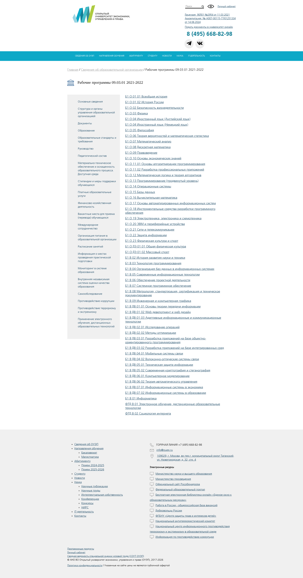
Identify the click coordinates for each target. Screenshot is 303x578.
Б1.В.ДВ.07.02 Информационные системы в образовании (165, 393)
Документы (85, 123)
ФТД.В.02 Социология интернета (148, 413)
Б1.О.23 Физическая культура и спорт (151, 241)
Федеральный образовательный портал (180, 489)
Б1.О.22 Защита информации (146, 235)
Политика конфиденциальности (84, 565)
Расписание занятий (90, 246)
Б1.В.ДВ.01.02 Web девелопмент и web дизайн (158, 312)
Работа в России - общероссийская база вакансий (186, 505)
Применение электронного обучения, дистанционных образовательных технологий (96, 323)
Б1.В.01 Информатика (141, 398)
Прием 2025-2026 (92, 469)
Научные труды (90, 490)
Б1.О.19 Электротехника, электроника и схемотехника (163, 218)
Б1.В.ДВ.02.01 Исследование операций (152, 327)
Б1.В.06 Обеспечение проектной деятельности (157, 280)
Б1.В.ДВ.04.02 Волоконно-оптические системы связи (162, 359)
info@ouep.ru (164, 450)
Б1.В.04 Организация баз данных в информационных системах (169, 269)
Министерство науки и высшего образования (184, 473)
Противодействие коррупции (96, 301)
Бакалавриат (89, 452)
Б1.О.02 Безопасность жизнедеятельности (154, 108)
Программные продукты (80, 548)
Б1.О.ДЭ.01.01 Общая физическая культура (155, 246)
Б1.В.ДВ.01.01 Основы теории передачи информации (163, 306)
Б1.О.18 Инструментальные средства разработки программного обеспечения (170, 210)
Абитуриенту (136, 56)
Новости (167, 56)
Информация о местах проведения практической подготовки (94, 257)
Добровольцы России (169, 510)
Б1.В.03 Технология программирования (153, 263)
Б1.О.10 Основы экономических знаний (153, 158)
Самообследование (90, 293)
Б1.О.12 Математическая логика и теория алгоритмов (163, 175)
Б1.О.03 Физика (136, 113)
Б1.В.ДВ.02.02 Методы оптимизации (150, 333)
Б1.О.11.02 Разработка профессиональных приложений (164, 169)
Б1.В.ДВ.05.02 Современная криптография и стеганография (167, 370)
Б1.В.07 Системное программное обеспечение (158, 286)
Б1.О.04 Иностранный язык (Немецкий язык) (156, 124)
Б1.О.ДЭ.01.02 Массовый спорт (147, 252)
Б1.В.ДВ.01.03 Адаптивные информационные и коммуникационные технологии (173, 319)
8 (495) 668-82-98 (209, 34)
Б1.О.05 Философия (139, 130)
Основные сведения (90, 101)
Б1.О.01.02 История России (144, 102)
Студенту (152, 56)
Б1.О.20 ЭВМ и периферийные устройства (155, 224)
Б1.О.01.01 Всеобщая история (146, 96)
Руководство (85, 148)
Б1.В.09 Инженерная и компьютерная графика (158, 301)
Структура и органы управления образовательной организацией (96, 112)
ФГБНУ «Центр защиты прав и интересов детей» (186, 515)
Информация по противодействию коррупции (185, 537)
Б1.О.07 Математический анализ (148, 141)
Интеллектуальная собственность (102, 494)
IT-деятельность (196, 56)
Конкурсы (87, 503)
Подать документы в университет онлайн (209, 27)
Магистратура (90, 456)
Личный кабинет (227, 6)
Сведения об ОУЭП (84, 56)
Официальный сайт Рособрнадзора (178, 484)
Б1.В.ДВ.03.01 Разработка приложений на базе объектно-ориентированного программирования (165, 340)
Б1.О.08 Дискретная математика (148, 147)
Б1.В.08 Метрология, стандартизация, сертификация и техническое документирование (172, 293)
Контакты (215, 56)
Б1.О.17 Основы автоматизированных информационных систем (170, 203)
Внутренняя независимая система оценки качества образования (93, 283)
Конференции (90, 499)
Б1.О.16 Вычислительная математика (151, 197)
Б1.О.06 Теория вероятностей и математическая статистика (167, 136)
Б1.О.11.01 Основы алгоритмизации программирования (165, 164)
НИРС (85, 507)
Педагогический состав (92, 155)
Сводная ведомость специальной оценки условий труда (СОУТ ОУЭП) (105, 556)
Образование (86, 130)
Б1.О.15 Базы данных (140, 192)
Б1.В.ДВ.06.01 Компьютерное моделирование (157, 376)
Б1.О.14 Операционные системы (148, 186)
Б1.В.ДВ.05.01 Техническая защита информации (159, 364)
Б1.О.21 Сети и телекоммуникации (149, 229)
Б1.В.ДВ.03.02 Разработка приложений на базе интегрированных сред (174, 348)
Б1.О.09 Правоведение (141, 152)
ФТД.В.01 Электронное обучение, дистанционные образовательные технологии (172, 406)
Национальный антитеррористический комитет (185, 521)
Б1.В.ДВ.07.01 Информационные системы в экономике (164, 387)
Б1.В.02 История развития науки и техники (155, 257)
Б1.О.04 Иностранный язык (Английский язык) (157, 119)
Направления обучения (111, 56)
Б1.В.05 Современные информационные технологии (162, 274)
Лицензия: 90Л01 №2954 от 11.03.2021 (207, 14)
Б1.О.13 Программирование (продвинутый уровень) (161, 181)
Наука (180, 56)
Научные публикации (94, 486)
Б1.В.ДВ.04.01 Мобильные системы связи (154, 353)
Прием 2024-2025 (92, 465)
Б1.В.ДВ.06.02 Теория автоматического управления (161, 381)
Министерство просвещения (173, 479)
